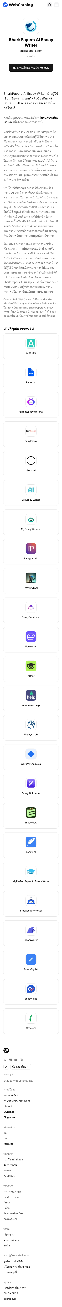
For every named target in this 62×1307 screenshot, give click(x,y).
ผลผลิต (31, 56)
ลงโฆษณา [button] (9, 1175)
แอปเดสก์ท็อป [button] (11, 1095)
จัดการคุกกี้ (8, 1074)
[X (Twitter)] (4, 1060)
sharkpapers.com (31, 50)
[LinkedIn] (10, 1060)
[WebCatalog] (6, 1050)
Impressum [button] (10, 1298)
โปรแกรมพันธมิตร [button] (13, 1213)
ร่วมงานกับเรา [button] (11, 1240)
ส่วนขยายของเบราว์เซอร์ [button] (17, 1100)
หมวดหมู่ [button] (8, 1143)
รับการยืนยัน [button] (10, 1165)
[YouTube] (15, 1060)
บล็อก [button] (6, 1208)
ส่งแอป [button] (7, 1170)
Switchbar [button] (9, 1111)
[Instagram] (21, 1060)
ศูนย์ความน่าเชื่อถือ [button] (14, 1261)
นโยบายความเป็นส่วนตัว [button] (17, 1266)
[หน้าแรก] (18, 5)
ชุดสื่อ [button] (7, 1245)
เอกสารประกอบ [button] (12, 1197)
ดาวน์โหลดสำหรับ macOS (33, 67)
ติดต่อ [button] (7, 1202)
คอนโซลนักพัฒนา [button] (13, 1159)
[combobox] (20, 1066)
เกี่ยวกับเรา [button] (9, 1234)
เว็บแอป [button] (8, 1106)
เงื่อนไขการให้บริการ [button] (15, 1287)
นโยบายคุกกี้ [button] (10, 1272)
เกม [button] (5, 1138)
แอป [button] (6, 1132)
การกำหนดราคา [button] (12, 1191)
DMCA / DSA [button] (11, 1293)
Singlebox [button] (9, 1117)
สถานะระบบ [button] (10, 1218)
